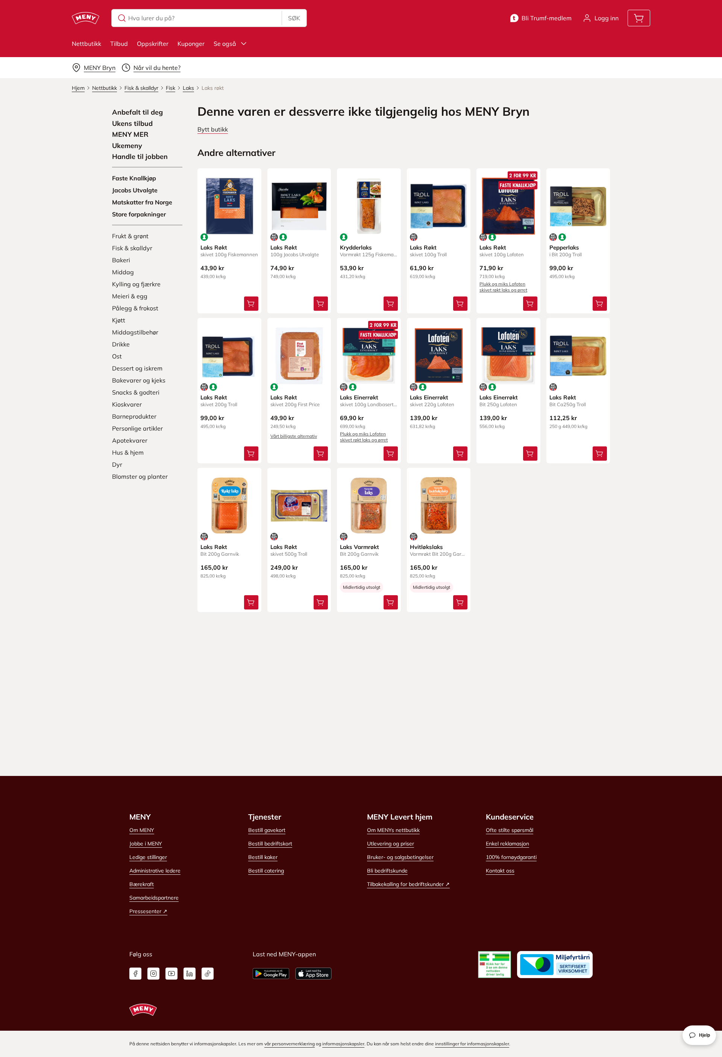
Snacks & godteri (135, 392)
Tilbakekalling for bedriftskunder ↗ (408, 884)
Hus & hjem (128, 452)
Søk (294, 18)
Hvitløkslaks (426, 546)
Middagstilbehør (135, 332)
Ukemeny (127, 146)
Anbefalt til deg (137, 112)
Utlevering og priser (390, 843)
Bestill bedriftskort (270, 843)
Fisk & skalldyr (132, 248)
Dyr (117, 464)
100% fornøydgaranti (511, 857)
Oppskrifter (152, 43)
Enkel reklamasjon (507, 843)
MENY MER (130, 134)
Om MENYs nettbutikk (393, 830)
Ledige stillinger (148, 857)
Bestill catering (266, 870)
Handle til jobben (140, 157)
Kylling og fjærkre (136, 284)
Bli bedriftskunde (387, 870)
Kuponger (191, 43)
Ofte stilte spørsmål (509, 830)
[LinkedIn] (190, 974)
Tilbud (119, 43)
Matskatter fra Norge (142, 202)
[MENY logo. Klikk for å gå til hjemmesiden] (85, 18)
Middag (123, 272)
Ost (117, 356)
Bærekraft (141, 884)
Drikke (121, 344)
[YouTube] (171, 974)
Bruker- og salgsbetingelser (400, 857)
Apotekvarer (129, 440)
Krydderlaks (356, 247)
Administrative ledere (154, 870)
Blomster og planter (140, 476)
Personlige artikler (137, 428)
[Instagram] (153, 974)
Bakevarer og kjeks (138, 380)
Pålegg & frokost (135, 308)
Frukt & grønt (130, 236)
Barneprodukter (134, 416)
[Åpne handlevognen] (639, 18)
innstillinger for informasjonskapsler (472, 1043)
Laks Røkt (213, 247)
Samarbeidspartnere (154, 897)
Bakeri (121, 260)
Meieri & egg (129, 296)
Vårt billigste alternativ (293, 436)
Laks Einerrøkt (359, 397)
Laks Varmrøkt (359, 546)
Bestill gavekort (266, 830)
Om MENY (141, 830)
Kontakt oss (500, 870)
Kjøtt (118, 320)
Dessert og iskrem (137, 368)
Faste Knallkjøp (134, 178)
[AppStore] (313, 974)
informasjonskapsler (343, 1043)
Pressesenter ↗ (148, 911)
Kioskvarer (127, 404)
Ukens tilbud (132, 123)
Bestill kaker (263, 857)
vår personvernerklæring (289, 1043)
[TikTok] (208, 974)
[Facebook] (135, 974)
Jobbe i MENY (145, 843)
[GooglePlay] (271, 974)
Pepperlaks (564, 247)
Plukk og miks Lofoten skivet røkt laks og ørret (503, 287)
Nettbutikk (86, 43)
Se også (225, 43)
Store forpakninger (139, 214)
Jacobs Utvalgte (135, 190)
